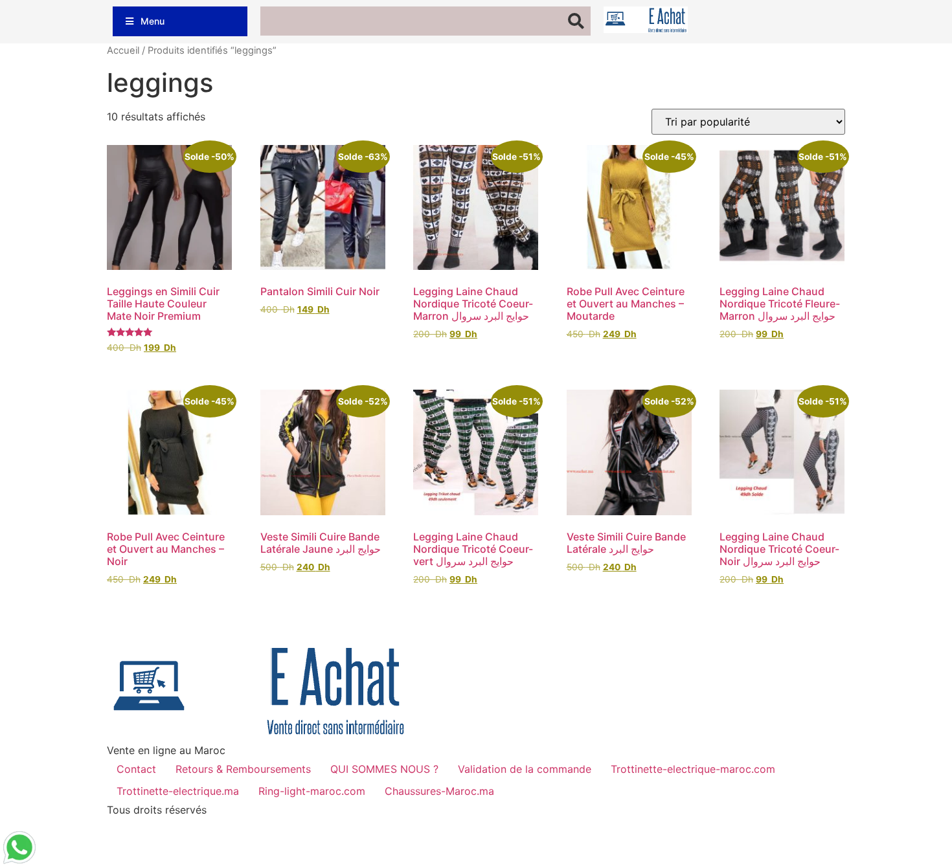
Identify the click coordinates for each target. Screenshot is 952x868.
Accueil (123, 50)
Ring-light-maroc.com (311, 791)
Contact (136, 768)
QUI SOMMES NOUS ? (384, 768)
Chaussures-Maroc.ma (439, 791)
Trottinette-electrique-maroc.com (693, 768)
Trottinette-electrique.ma (178, 791)
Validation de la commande (524, 768)
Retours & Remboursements (243, 768)
